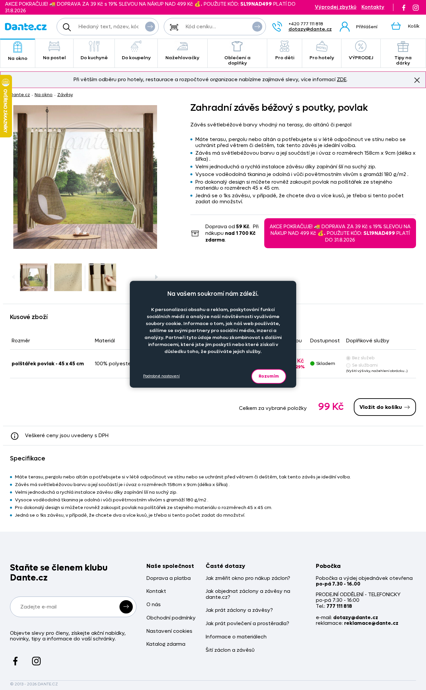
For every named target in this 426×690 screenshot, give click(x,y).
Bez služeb (363, 358)
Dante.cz (20, 94)
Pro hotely (322, 58)
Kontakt (156, 591)
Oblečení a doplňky (237, 60)
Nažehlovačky (182, 58)
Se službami (365, 365)
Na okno (17, 58)
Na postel (54, 58)
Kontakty (372, 7)
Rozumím (269, 376)
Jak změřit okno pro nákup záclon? (248, 578)
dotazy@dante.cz (310, 29)
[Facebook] (403, 7)
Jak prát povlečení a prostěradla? (247, 623)
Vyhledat (150, 27)
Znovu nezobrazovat (417, 80)
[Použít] (257, 27)
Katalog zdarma (165, 644)
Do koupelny (136, 58)
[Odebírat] (126, 606)
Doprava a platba (168, 578)
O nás (153, 604)
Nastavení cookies (169, 631)
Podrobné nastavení (161, 376)
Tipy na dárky (403, 60)
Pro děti (284, 58)
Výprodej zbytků (335, 7)
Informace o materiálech (236, 637)
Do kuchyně (94, 58)
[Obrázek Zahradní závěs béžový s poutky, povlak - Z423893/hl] (85, 177)
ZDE (341, 79)
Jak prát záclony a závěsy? (239, 610)
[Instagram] (415, 7)
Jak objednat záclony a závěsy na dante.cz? (248, 594)
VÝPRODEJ (361, 58)
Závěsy (65, 94)
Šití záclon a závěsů (230, 650)
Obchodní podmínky (171, 618)
